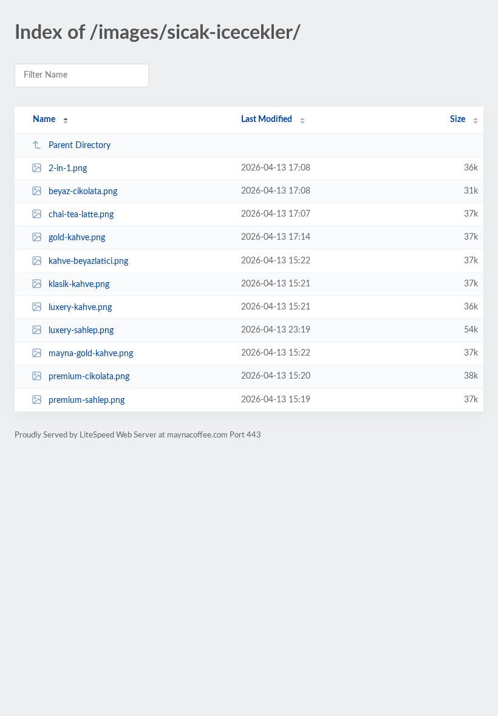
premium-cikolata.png (89, 377)
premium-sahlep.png (86, 400)
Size (457, 119)
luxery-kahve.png (80, 307)
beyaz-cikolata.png (83, 191)
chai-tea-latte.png (81, 215)
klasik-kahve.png (79, 284)
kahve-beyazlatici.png (88, 261)
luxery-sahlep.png (81, 330)
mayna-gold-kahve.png (91, 354)
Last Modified (266, 119)
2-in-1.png (68, 168)
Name (44, 119)
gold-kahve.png (77, 238)
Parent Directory (80, 145)
